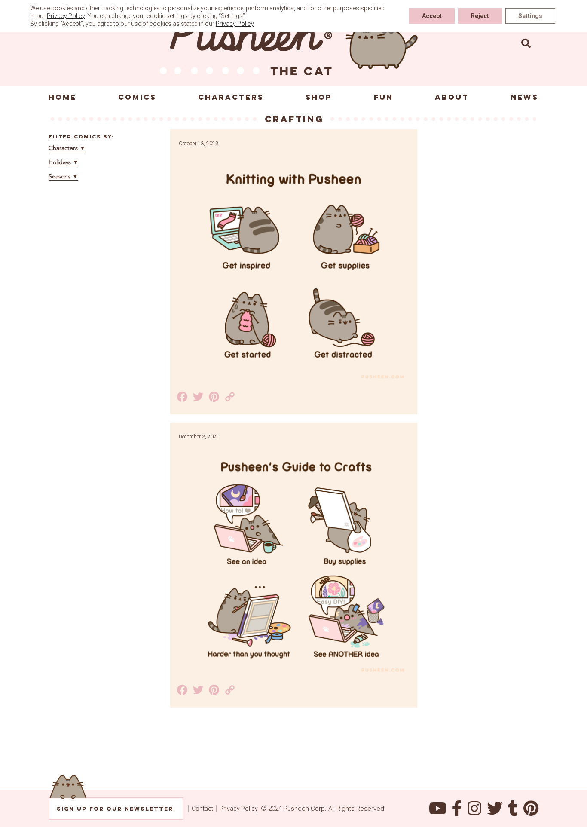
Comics (137, 97)
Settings (530, 15)
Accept (432, 15)
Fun (383, 97)
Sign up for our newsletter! (116, 809)
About (452, 97)
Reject (480, 15)
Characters (231, 97)
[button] (526, 43)
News (524, 97)
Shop (319, 97)
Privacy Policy (239, 808)
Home (62, 97)
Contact (202, 808)
